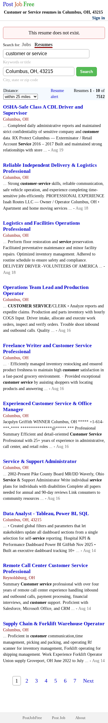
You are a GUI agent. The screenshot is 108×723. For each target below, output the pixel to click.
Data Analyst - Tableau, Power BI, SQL (46, 513)
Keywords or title (17, 62)
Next (88, 681)
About (80, 717)
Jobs (26, 44)
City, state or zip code (20, 80)
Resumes (43, 44)
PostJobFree (32, 717)
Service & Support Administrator (40, 461)
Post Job (58, 717)
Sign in (98, 18)
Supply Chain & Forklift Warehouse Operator (54, 623)
